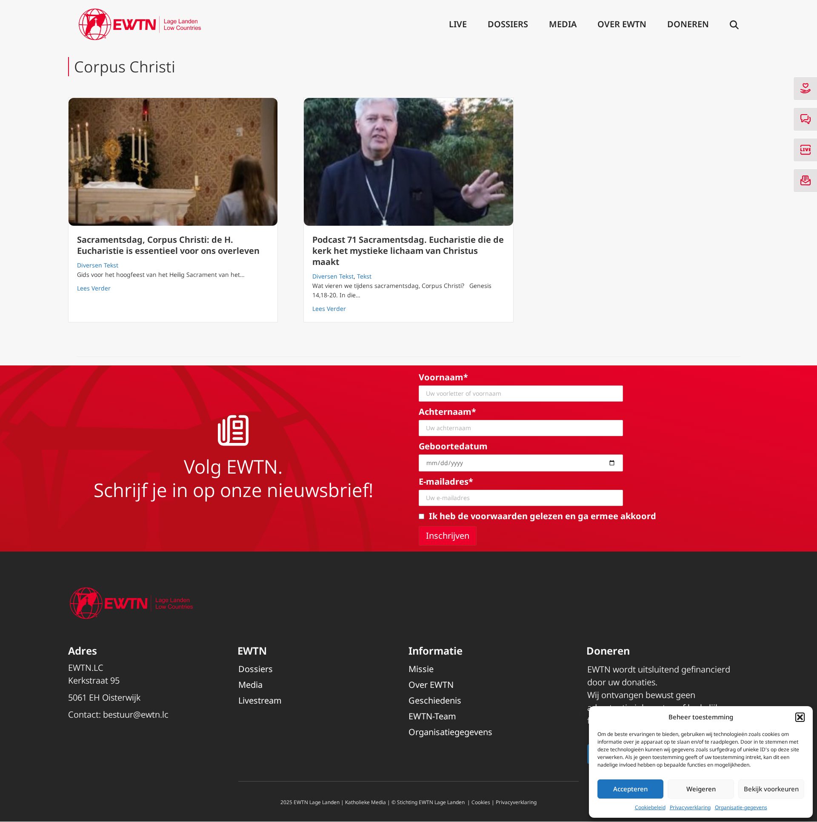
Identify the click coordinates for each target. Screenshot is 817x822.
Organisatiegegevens (450, 732)
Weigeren (701, 789)
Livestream (260, 700)
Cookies (480, 802)
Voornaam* (443, 377)
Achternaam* (447, 411)
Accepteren (630, 789)
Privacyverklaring (690, 807)
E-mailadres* (446, 481)
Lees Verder (94, 288)
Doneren (688, 24)
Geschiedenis (434, 700)
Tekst (364, 276)
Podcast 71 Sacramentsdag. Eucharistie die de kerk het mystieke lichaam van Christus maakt (408, 250)
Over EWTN (621, 24)
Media (563, 24)
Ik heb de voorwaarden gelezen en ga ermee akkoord (542, 516)
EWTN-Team (432, 716)
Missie (421, 669)
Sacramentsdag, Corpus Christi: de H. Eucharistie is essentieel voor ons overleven (168, 245)
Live (458, 24)
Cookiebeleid (650, 807)
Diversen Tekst (97, 265)
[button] (800, 717)
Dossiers (508, 24)
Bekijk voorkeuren (771, 789)
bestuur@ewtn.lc (136, 714)
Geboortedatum (453, 446)
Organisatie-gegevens (741, 807)
